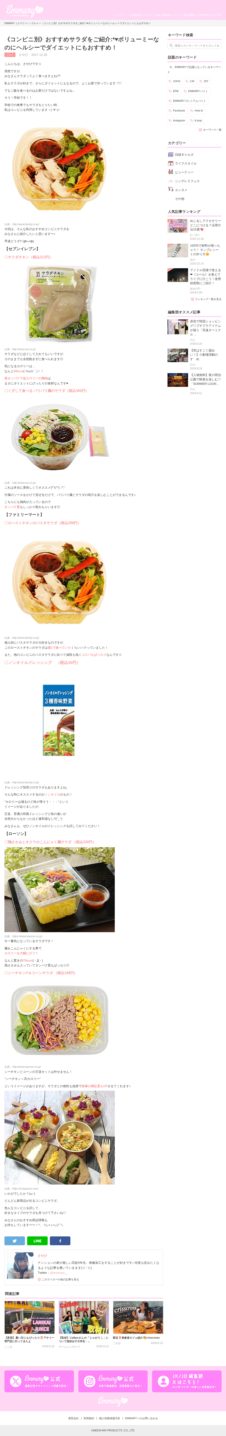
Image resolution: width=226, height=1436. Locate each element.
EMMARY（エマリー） (16, 23)
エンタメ (181, 190)
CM (192, 81)
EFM (176, 91)
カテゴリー (121, 15)
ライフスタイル (186, 163)
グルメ (35, 23)
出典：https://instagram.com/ (21, 1188)
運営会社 (73, 1418)
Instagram (179, 120)
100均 (176, 81)
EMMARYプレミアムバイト (189, 100)
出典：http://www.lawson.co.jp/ (22, 1066)
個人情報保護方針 (109, 1418)
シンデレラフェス (187, 181)
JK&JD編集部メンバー (168, 15)
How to (199, 110)
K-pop (198, 120)
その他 (179, 198)
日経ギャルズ (184, 154)
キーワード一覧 (212, 129)
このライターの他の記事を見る (60, 1279)
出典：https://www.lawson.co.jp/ (23, 936)
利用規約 (89, 1418)
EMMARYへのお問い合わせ (141, 1418)
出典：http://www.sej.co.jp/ (20, 349)
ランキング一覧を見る (208, 299)
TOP (219, 15)
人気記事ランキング (141, 15)
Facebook (179, 110)
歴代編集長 (189, 15)
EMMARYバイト (198, 91)
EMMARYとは (206, 15)
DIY (206, 81)
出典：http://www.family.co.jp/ (21, 224)
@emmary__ (59, 1272)
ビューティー (184, 172)
